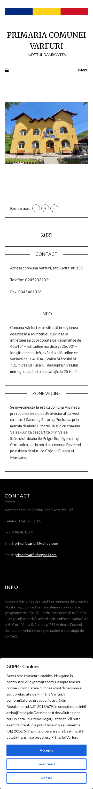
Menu (83, 69)
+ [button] (45, 208)
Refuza (46, 778)
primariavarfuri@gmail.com (36, 554)
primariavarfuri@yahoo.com (36, 543)
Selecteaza (46, 764)
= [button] (54, 208)
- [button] (36, 208)
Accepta (46, 750)
